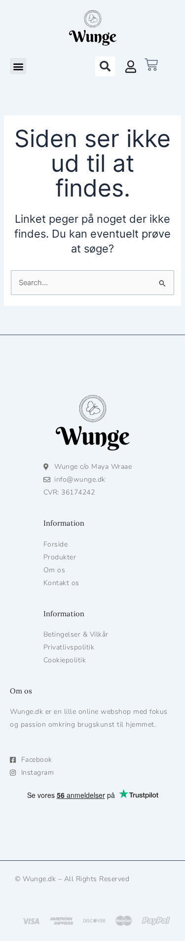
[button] (18, 66)
